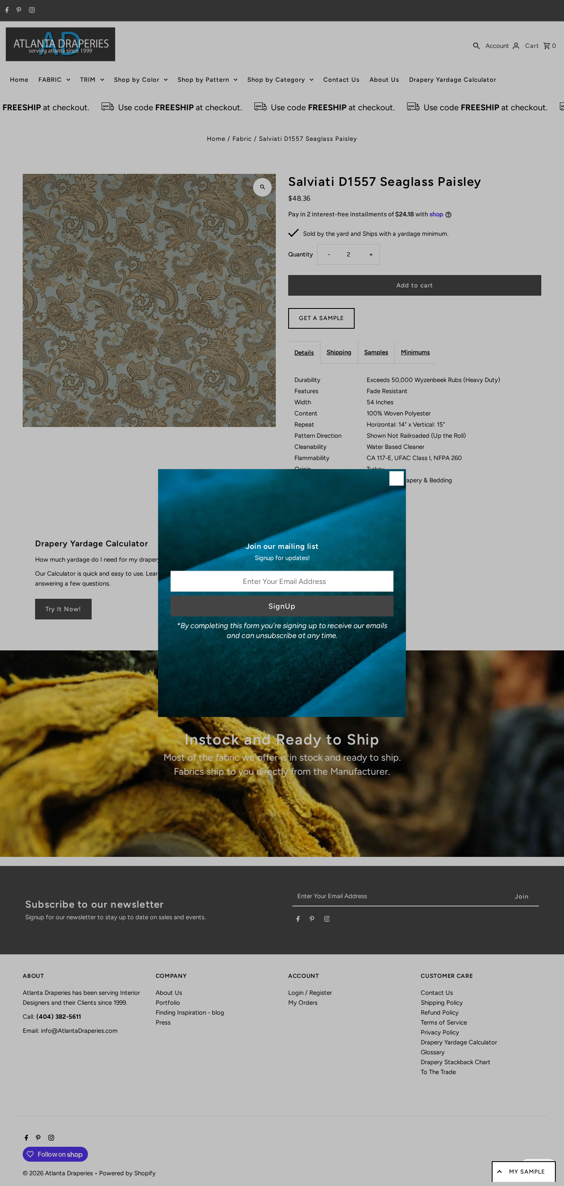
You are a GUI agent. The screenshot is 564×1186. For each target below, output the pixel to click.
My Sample (527, 1171)
